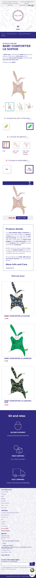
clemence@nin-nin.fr (6, 552)
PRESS (3, 524)
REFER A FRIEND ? (5, 530)
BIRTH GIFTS (4, 505)
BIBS (2, 496)
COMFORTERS (4, 492)
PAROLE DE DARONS (8, 545)
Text (29, 184)
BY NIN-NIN (4, 507)
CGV (2, 519)
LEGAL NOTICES (5, 515)
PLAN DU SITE (4, 517)
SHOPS (4, 543)
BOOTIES (3, 494)
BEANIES (3, 498)
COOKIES (3, 521)
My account (5, 528)
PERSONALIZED (5, 503)
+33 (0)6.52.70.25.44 (5, 550)
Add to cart (21, 218)
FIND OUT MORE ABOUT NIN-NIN (11, 541)
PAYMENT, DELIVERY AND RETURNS (10, 512)
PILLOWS (3, 501)
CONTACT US (4, 526)
